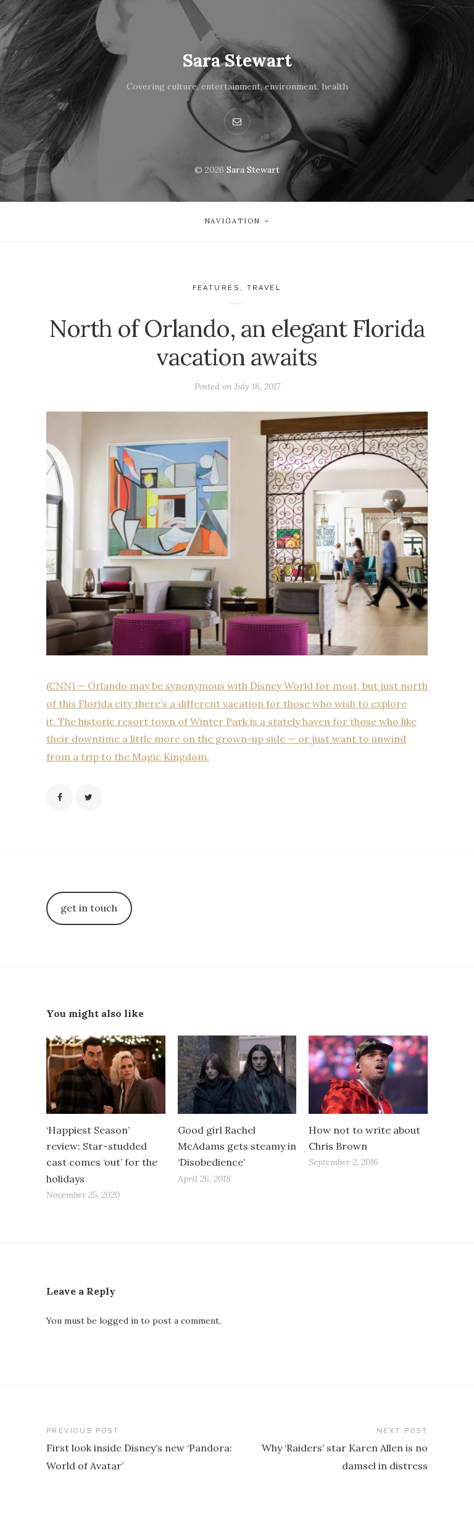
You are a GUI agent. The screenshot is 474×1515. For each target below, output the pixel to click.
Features (216, 288)
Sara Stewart (237, 60)
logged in (118, 1320)
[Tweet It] (88, 797)
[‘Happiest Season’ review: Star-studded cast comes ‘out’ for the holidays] (105, 1075)
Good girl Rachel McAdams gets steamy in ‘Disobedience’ (237, 1146)
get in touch (88, 908)
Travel (264, 288)
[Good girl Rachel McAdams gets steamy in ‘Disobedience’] (237, 1075)
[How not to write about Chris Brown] (368, 1075)
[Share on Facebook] (59, 797)
